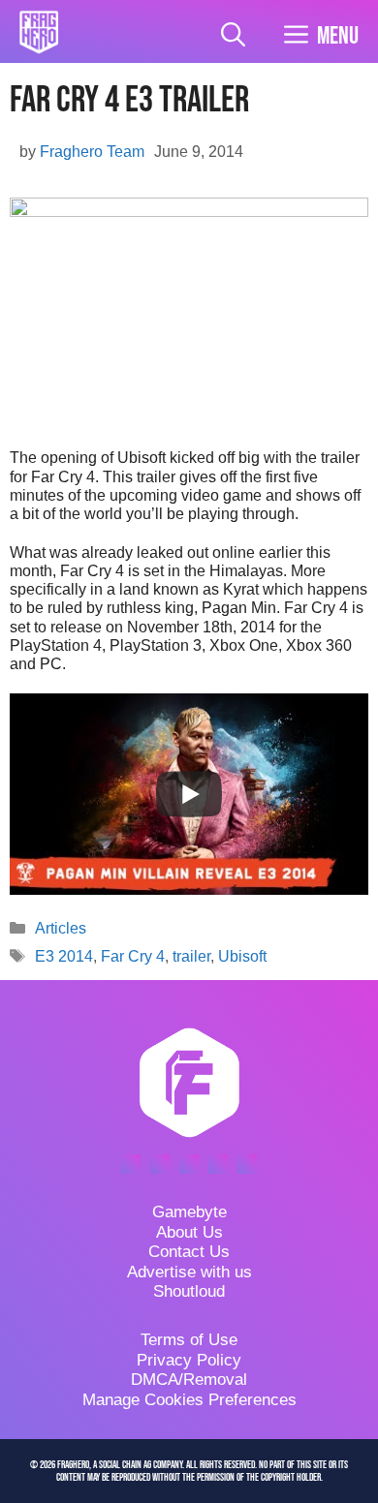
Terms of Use (189, 1340)
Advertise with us (189, 1272)
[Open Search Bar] (233, 36)
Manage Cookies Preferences (189, 1400)
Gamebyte (189, 1212)
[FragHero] (39, 32)
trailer (191, 956)
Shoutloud (189, 1291)
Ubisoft (242, 956)
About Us (189, 1232)
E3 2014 (64, 956)
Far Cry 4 (133, 956)
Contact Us (189, 1251)
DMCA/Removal (189, 1379)
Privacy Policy (189, 1360)
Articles (60, 928)
